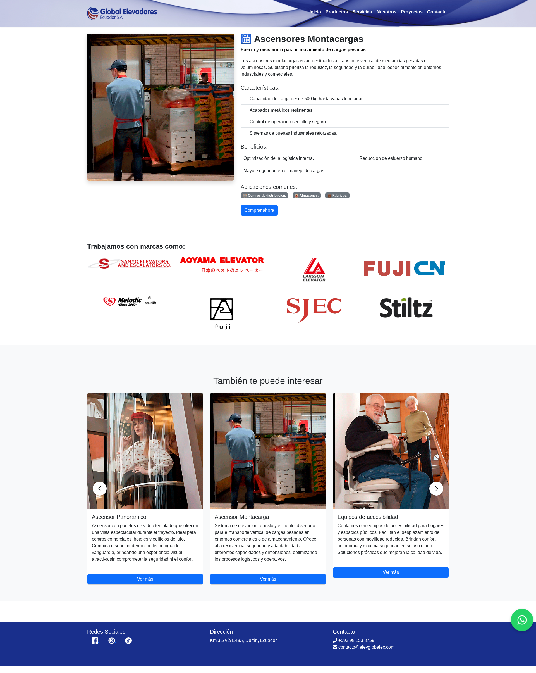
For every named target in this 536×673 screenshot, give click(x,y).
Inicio (315, 11)
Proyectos (412, 11)
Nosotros (386, 11)
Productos (337, 11)
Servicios (362, 11)
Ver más (145, 579)
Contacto (437, 11)
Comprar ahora (259, 210)
